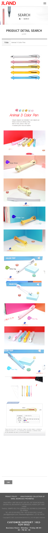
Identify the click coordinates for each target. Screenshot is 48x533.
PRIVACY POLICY (11, 496)
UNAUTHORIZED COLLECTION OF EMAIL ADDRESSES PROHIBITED (28, 497)
